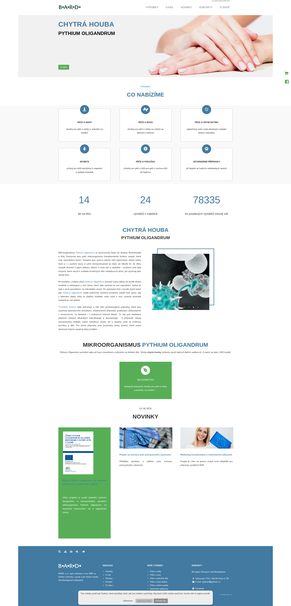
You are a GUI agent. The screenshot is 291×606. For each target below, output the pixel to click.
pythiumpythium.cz (211, 582)
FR (224, 1)
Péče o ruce (155, 575)
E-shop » (109, 585)
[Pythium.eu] (83, 552)
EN (217, 1)
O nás (169, 7)
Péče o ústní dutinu (158, 582)
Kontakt (108, 582)
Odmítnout (127, 601)
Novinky (186, 7)
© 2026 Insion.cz (226, 594)
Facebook (199, 588)
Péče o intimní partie (159, 585)
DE (220, 1)
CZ (213, 1)
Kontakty (206, 7)
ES (228, 1)
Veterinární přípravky (159, 589)
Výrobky (152, 7)
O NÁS (63, 67)
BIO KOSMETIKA (145, 380)
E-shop (225, 7)
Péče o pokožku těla (159, 578)
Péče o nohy (155, 571)
